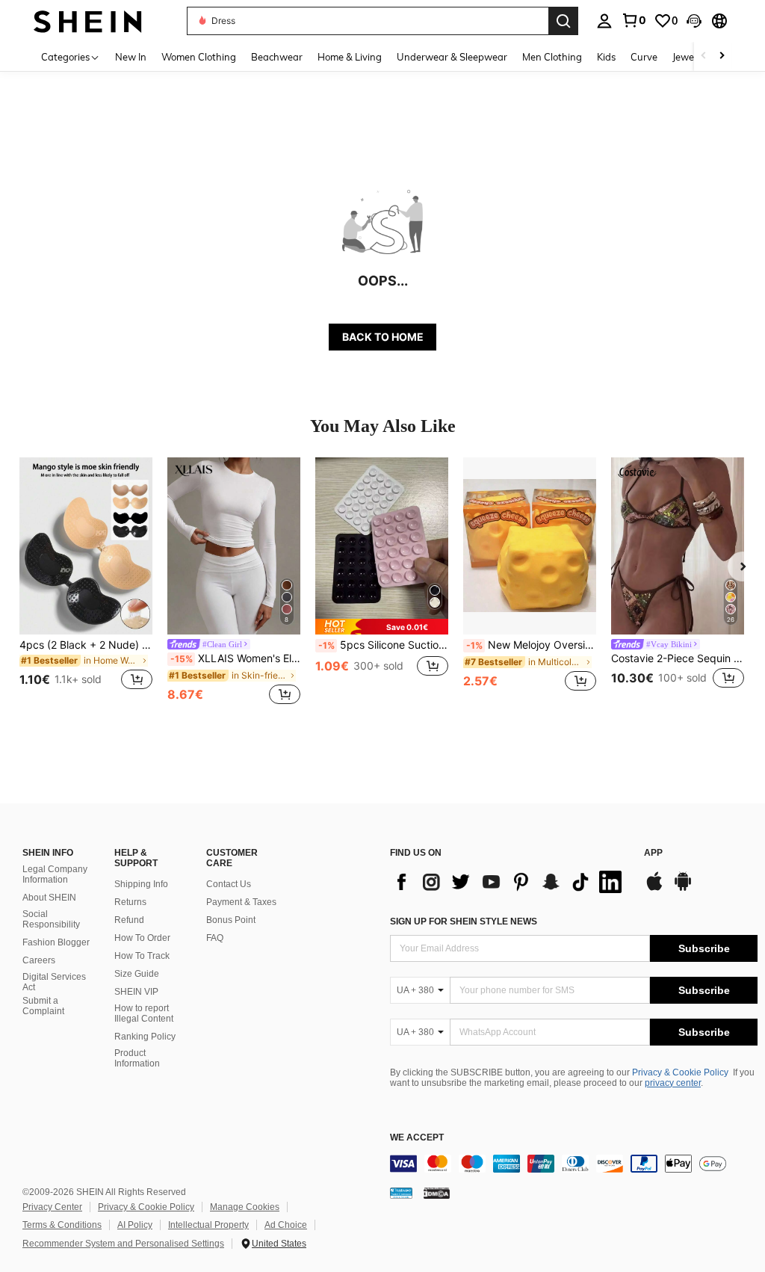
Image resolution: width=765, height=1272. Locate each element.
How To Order (142, 938)
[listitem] (85, 582)
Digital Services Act (54, 982)
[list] (509, 882)
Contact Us (228, 884)
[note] (381, 627)
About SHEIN (49, 897)
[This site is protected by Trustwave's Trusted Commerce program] (401, 1193)
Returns (130, 902)
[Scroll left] (704, 56)
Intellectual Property (208, 1225)
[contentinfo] (574, 1164)
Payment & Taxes (241, 902)
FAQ (214, 938)
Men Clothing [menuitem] (552, 57)
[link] (633, 20)
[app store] (654, 888)
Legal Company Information (54, 874)
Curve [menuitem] (644, 57)
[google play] (682, 888)
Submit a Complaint (43, 1005)
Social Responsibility (51, 919)
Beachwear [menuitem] (277, 57)
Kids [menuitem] (606, 57)
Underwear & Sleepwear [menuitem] (452, 57)
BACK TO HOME (383, 336)
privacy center (673, 1083)
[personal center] (604, 21)
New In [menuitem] (130, 57)
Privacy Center (52, 1207)
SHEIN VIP (136, 992)
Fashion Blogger (56, 942)
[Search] (563, 21)
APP (653, 853)
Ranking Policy (145, 1036)
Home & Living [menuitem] (350, 57)
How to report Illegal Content (143, 1013)
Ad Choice (285, 1225)
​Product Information (137, 1058)
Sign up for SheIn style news (463, 921)
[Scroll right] (721, 56)
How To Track (142, 956)
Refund (129, 920)
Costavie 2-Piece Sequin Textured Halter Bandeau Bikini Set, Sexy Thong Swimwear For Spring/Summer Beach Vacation (677, 658)
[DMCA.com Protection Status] (437, 1193)
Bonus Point (230, 920)
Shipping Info (141, 884)
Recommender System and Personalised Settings (123, 1243)
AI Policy (134, 1225)
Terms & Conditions (62, 1225)
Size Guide (136, 974)
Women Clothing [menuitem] (198, 57)
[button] (694, 21)
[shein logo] (88, 20)
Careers (38, 960)
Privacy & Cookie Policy (680, 1072)
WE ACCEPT (417, 1138)
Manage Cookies (244, 1207)
